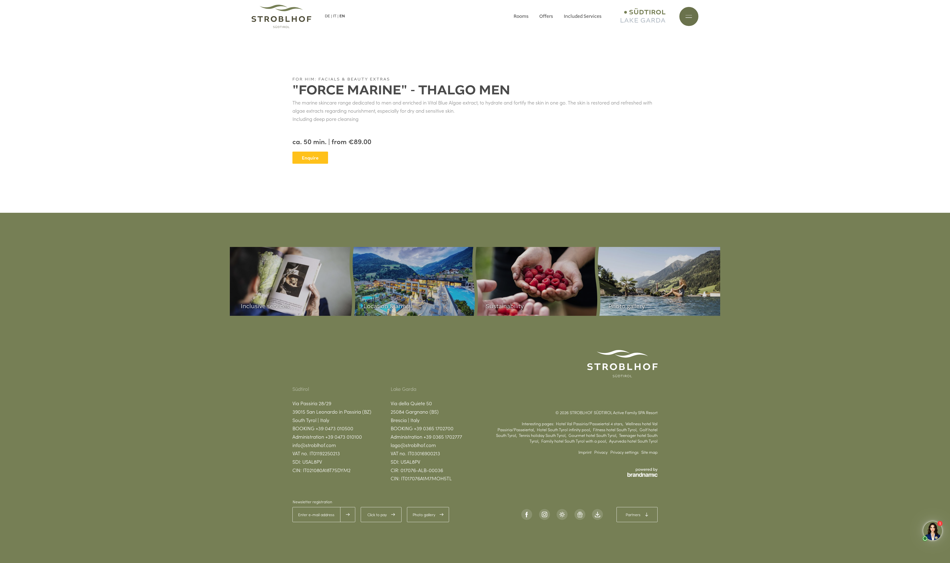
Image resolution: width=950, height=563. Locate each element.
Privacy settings (624, 452)
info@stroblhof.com (314, 444)
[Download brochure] (597, 514)
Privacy (601, 452)
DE (327, 16)
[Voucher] (579, 514)
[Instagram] (544, 514)
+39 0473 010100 (343, 436)
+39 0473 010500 (334, 428)
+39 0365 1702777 (443, 436)
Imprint (585, 452)
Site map (649, 452)
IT (334, 16)
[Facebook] (526, 514)
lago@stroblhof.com (413, 444)
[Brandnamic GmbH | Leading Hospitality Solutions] (642, 472)
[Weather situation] (562, 514)
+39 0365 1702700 (433, 428)
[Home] (281, 16)
